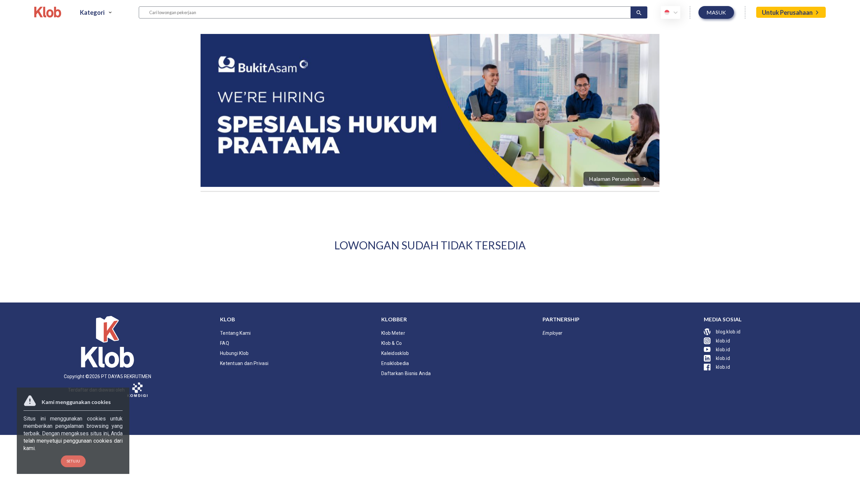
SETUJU (73, 461)
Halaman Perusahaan (614, 178)
